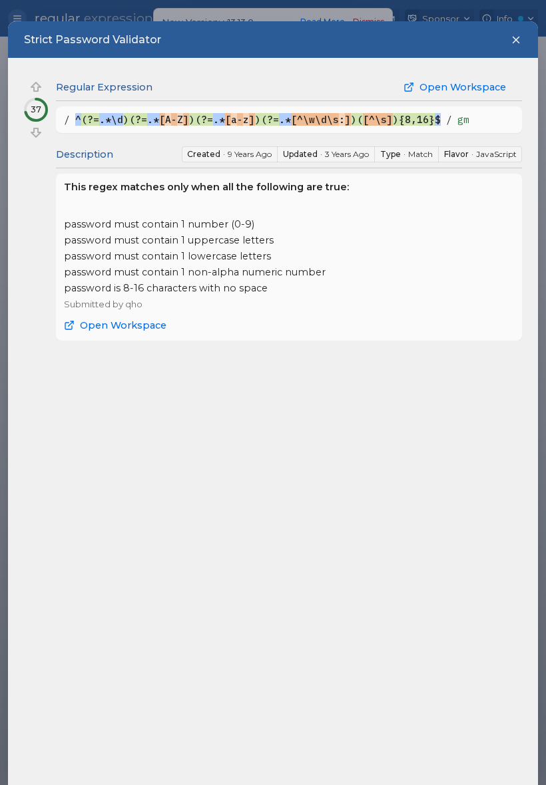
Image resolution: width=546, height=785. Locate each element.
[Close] (516, 40)
